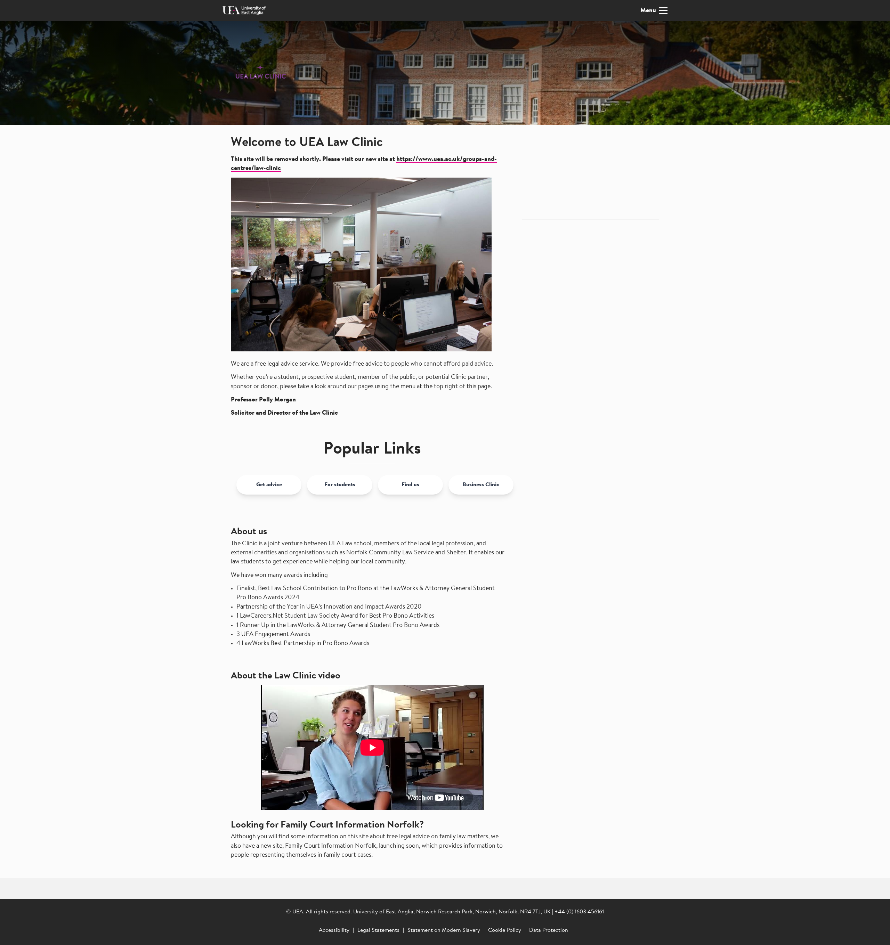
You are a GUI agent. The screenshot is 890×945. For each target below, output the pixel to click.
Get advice (269, 485)
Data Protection (548, 930)
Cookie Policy (504, 930)
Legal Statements (378, 930)
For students (339, 485)
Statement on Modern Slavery (443, 930)
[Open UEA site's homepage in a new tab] (244, 10)
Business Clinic (481, 485)
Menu (648, 11)
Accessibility (334, 930)
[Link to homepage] (255, 72)
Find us (410, 485)
